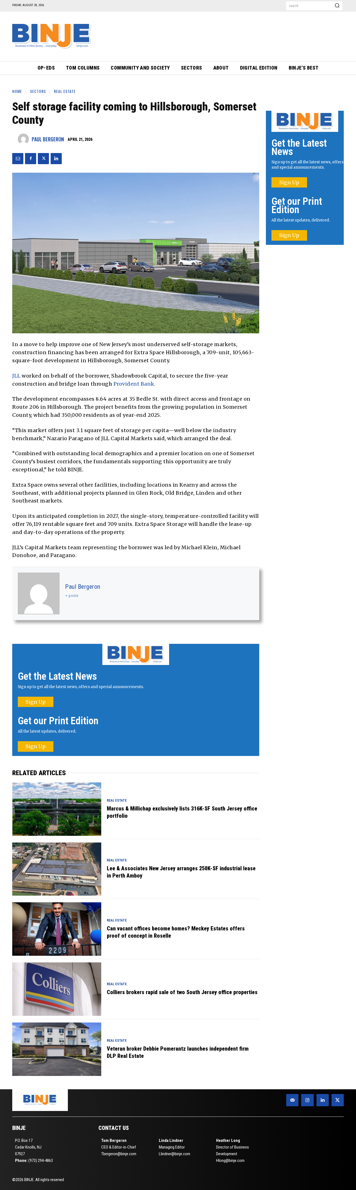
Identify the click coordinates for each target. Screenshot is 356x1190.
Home (17, 91)
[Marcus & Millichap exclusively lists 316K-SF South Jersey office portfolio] (56, 809)
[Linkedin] (56, 158)
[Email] (17, 158)
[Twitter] (43, 158)
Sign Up (36, 702)
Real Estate (65, 91)
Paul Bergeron (48, 139)
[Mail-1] (292, 1100)
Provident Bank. (134, 384)
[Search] (337, 5)
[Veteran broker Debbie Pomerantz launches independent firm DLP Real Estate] (56, 1049)
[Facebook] (30, 158)
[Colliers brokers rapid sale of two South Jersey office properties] (56, 989)
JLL (16, 376)
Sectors (38, 91)
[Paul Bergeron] (25, 139)
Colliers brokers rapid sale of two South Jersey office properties (182, 992)
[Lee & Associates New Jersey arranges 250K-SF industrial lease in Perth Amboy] (56, 869)
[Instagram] (307, 1100)
